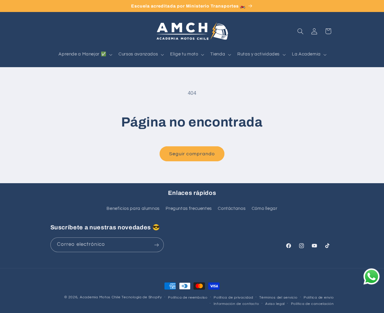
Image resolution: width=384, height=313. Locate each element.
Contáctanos (231, 208)
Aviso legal (275, 304)
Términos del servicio (278, 297)
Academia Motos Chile (100, 297)
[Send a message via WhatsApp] (371, 276)
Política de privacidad (233, 297)
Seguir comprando (192, 153)
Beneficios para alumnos (133, 208)
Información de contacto (236, 304)
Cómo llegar (265, 208)
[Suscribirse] (156, 244)
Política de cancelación (312, 304)
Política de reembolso (187, 297)
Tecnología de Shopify (142, 297)
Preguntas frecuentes (189, 208)
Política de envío (319, 297)
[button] (85, 54)
